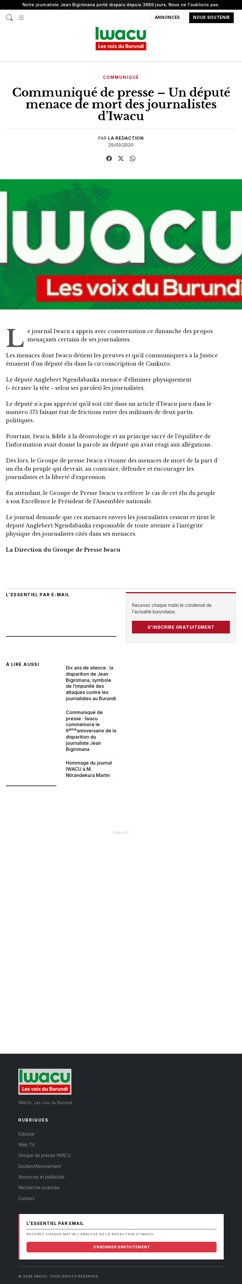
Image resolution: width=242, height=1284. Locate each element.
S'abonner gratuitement (121, 1247)
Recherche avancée (39, 1187)
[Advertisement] (121, 879)
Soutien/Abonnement (39, 1166)
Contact (26, 1198)
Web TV (26, 1145)
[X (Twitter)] (121, 159)
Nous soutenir (211, 17)
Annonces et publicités (41, 1177)
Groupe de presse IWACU (44, 1155)
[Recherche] (9, 15)
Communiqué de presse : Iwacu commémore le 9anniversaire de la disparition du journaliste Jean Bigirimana (91, 730)
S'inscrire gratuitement (181, 627)
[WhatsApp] (133, 159)
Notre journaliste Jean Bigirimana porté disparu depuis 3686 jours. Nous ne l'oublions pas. (121, 4)
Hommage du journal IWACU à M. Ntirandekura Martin (89, 769)
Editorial (26, 1134)
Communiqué (121, 77)
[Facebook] (109, 159)
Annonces (167, 17)
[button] (21, 15)
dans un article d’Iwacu (146, 404)
